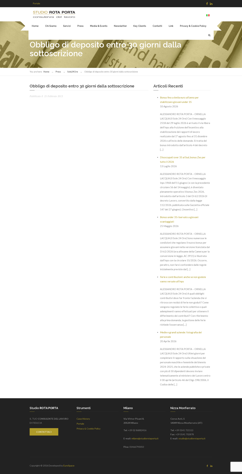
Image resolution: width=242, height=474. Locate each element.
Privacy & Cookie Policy (193, 26)
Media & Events (98, 26)
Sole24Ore (72, 71)
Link (171, 26)
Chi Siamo (50, 26)
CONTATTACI (44, 431)
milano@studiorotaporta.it (145, 438)
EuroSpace (68, 465)
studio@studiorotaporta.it (191, 438)
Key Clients (139, 26)
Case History (83, 418)
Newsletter (120, 26)
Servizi (67, 26)
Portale (36, 3)
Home (35, 26)
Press (80, 26)
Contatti (157, 26)
